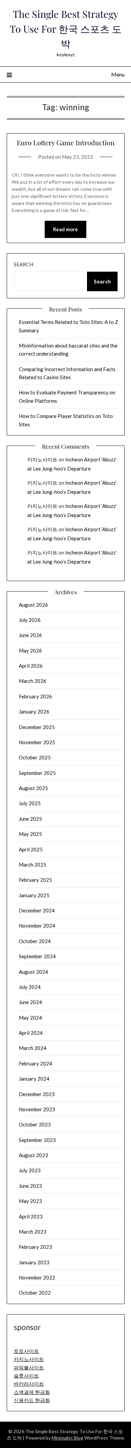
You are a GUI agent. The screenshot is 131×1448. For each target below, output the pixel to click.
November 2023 (37, 1109)
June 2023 (30, 1186)
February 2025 (35, 880)
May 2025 (30, 834)
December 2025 (37, 727)
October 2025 (35, 757)
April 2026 (31, 666)
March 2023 (32, 1232)
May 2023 (30, 1201)
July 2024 (30, 987)
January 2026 (34, 711)
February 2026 (35, 696)
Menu (118, 74)
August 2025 (33, 788)
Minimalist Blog (67, 1438)
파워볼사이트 (29, 1367)
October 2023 (35, 1124)
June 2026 (30, 635)
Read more (65, 229)
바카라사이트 (29, 1384)
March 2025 (32, 865)
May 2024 (30, 1018)
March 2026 (32, 681)
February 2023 (35, 1247)
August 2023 (33, 1155)
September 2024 (37, 956)
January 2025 (34, 895)
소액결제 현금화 (32, 1392)
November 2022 (37, 1277)
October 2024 (35, 941)
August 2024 (33, 972)
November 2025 (37, 742)
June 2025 (30, 819)
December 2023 (37, 1094)
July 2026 (30, 620)
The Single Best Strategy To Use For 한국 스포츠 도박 (66, 28)
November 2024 (37, 926)
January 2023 (34, 1262)
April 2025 (31, 849)
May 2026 (30, 650)
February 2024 (35, 1063)
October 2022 (35, 1293)
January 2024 (34, 1079)
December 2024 (37, 910)
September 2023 (37, 1140)
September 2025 (37, 773)
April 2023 (31, 1216)
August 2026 (33, 605)
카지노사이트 (42, 459)
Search (23, 264)
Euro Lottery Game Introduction (66, 142)
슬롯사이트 (26, 1375)
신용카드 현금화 (32, 1400)
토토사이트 (26, 1351)
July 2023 (30, 1170)
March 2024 (32, 1048)
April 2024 (31, 1033)
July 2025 (30, 803)
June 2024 (30, 1002)
